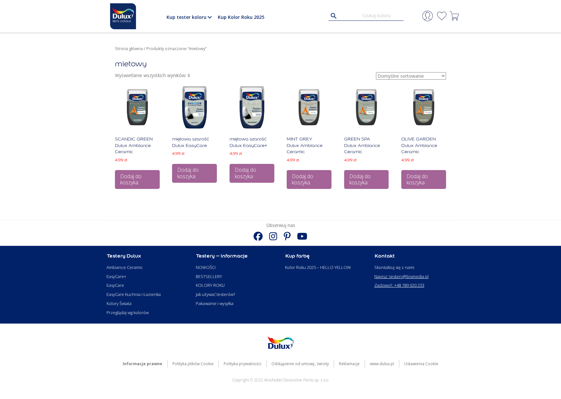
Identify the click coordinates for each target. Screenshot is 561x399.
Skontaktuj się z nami (394, 267)
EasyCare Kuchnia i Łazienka (133, 294)
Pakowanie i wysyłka (214, 303)
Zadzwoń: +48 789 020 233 (399, 285)
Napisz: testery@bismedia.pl (401, 276)
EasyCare (115, 285)
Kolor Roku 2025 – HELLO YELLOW (318, 267)
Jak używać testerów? (215, 294)
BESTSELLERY (209, 276)
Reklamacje (349, 363)
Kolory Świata (118, 303)
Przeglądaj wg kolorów (127, 312)
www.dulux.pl (382, 363)
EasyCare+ (116, 276)
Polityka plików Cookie (193, 363)
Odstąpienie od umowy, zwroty (300, 363)
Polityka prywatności (242, 363)
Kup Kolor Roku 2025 (241, 17)
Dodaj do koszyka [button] (131, 179)
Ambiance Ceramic (124, 267)
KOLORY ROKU (210, 285)
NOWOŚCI (206, 267)
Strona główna (129, 48)
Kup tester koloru (186, 17)
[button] (209, 17)
